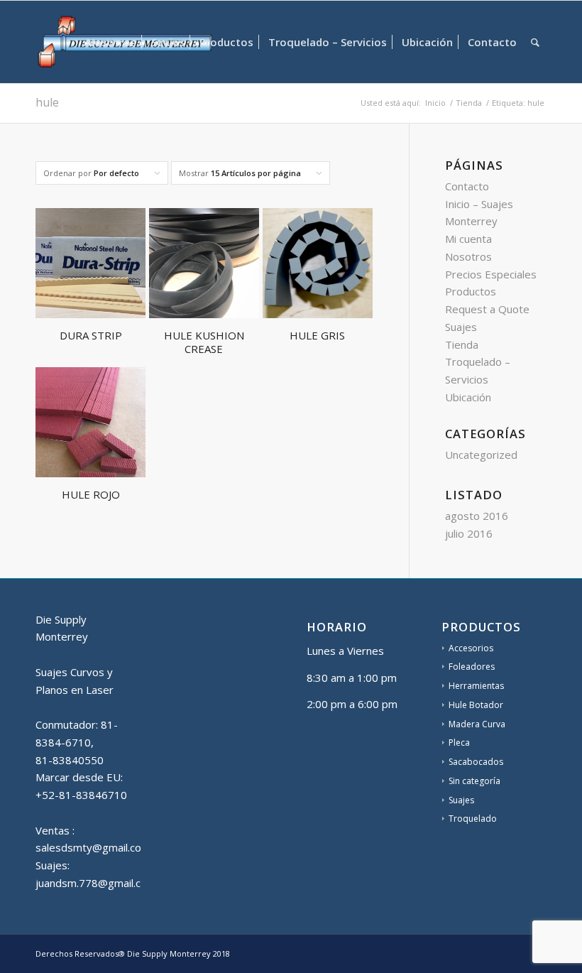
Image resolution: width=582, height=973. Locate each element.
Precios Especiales (491, 274)
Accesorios (471, 648)
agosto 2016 (476, 516)
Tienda (461, 344)
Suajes (461, 327)
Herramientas (476, 686)
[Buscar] (535, 42)
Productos (470, 291)
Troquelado (473, 818)
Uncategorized (481, 454)
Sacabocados (476, 762)
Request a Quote (487, 309)
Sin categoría (474, 781)
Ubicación (468, 397)
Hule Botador (476, 705)
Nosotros (468, 256)
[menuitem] (111, 42)
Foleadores (472, 667)
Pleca (459, 742)
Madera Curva (477, 724)
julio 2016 (469, 533)
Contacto (467, 186)
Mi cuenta (468, 239)
